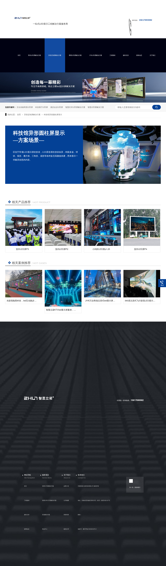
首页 (19, 55)
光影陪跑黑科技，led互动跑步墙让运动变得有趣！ (30, 300)
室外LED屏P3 (22, 249)
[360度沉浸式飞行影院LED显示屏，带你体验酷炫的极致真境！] (141, 283)
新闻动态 (139, 55)
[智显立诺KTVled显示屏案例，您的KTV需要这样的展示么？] (63, 288)
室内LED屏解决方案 (34, 55)
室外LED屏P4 (140, 249)
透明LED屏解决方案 (75, 55)
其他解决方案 (46, 514)
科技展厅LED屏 (41, 107)
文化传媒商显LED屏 (25, 107)
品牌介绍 (66, 486)
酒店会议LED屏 (56, 107)
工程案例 (112, 55)
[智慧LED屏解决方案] (83, 101)
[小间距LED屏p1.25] (102, 227)
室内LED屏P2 (61, 249)
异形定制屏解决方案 (54, 55)
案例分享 (66, 529)
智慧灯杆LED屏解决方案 (75, 107)
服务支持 (126, 55)
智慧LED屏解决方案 (96, 107)
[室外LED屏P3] (23, 227)
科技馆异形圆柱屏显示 (53, 114)
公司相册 (66, 500)
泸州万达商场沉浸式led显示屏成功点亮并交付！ (107, 300)
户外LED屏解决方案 (95, 55)
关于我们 (152, 55)
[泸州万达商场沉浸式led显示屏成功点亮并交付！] (102, 283)
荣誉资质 (66, 514)
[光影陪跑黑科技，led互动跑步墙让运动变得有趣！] (23, 283)
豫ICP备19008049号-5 (89, 529)
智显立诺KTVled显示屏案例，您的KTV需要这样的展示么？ (73, 309)
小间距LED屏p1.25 (101, 249)
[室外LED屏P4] (141, 227)
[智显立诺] (38, 399)
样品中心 (44, 529)
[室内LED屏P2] (63, 227)
